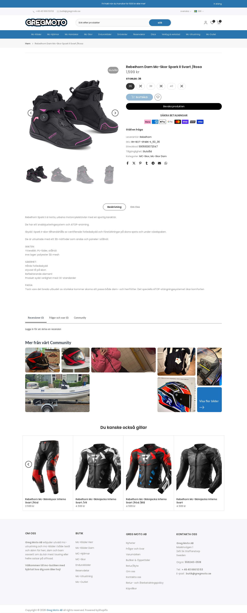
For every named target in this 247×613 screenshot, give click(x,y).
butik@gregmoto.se (70, 11)
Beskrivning (114, 206)
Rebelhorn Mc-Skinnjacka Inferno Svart (196, 501)
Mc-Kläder (36, 34)
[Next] (115, 113)
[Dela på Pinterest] (140, 163)
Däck (153, 34)
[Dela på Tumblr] (146, 163)
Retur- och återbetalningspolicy (144, 582)
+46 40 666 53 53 (45, 11)
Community (80, 318)
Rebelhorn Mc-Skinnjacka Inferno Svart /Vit (96, 501)
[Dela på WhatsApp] (165, 163)
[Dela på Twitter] (133, 163)
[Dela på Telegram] (153, 163)
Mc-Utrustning (193, 34)
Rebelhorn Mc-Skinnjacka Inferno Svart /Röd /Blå (146, 501)
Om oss (130, 571)
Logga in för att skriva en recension (43, 329)
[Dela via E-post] (159, 163)
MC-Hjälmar (83, 553)
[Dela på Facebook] (127, 163)
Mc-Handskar (71, 34)
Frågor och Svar (135, 548)
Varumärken (133, 554)
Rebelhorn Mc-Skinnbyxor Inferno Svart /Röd (45, 501)
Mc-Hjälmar (53, 34)
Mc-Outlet (211, 34)
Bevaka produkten (173, 106)
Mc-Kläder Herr (84, 542)
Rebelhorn (146, 136)
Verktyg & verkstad (171, 34)
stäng (30, 4)
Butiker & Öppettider (138, 560)
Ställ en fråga (134, 129)
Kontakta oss (133, 577)
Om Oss (135, 206)
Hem (27, 43)
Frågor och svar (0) (59, 318)
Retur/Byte (132, 566)
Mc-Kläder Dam (85, 548)
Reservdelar (139, 34)
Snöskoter (122, 34)
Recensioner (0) (36, 318)
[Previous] (31, 113)
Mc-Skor (88, 34)
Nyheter (130, 543)
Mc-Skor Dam (159, 156)
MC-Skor (144, 156)
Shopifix (103, 610)
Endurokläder (104, 34)
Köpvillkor (131, 588)
